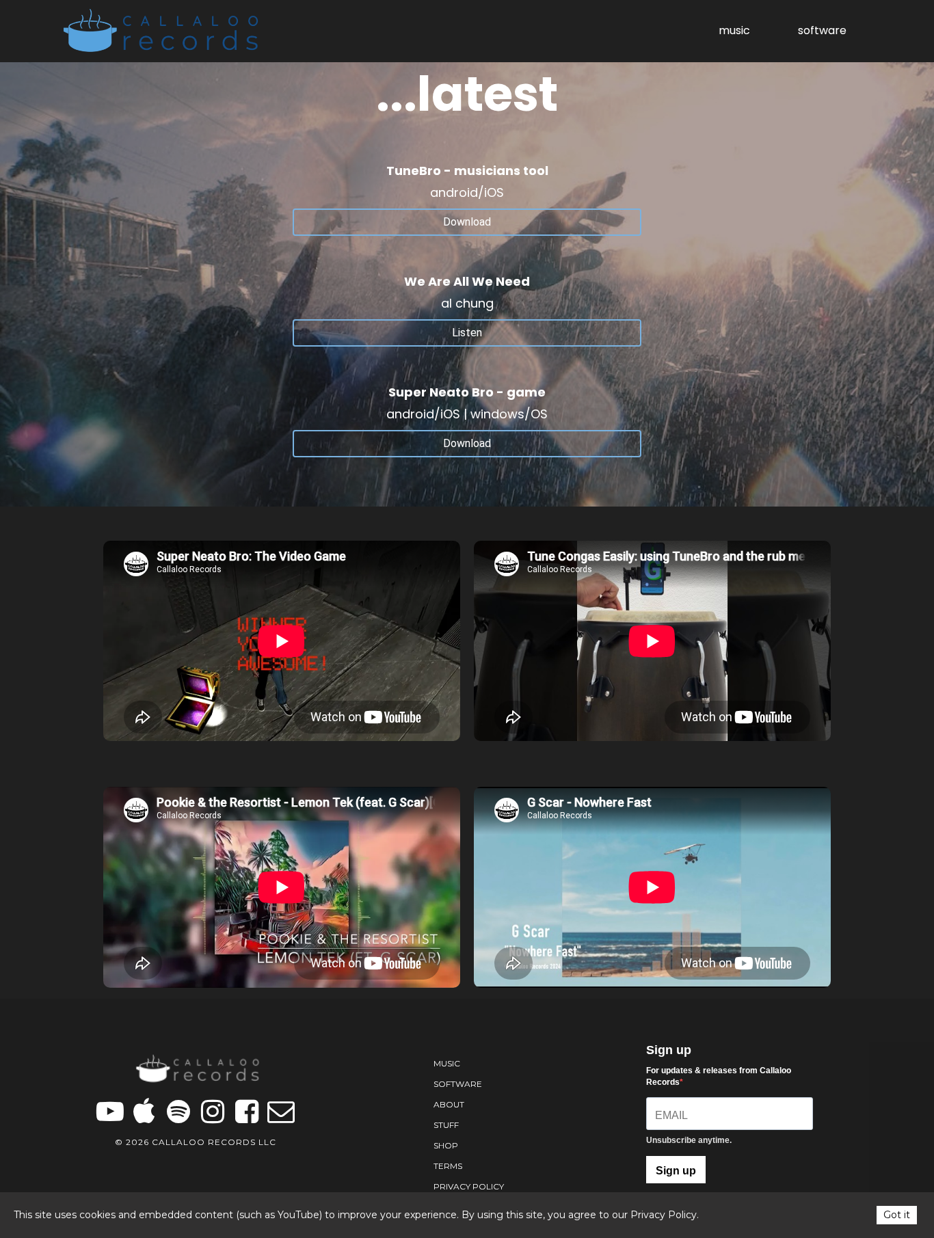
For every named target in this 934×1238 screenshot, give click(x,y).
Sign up (676, 1170)
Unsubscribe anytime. (689, 1140)
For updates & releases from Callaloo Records (718, 1076)
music (734, 30)
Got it (896, 1215)
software (822, 30)
